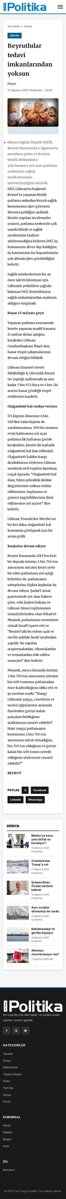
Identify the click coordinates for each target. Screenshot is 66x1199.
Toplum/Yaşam (12, 1074)
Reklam (7, 1132)
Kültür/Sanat (10, 1067)
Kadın (6, 1081)
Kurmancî (8, 1170)
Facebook (39, 790)
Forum (7, 1101)
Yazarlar (8, 1053)
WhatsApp (35, 799)
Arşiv (6, 1146)
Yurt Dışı (8, 1088)
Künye (7, 1125)
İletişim (7, 1139)
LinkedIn (15, 799)
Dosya (7, 1060)
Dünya (28, 26)
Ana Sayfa (14, 26)
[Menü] (60, 7)
